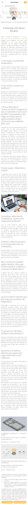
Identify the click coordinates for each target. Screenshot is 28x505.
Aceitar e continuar (7, 502)
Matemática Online (19, 38)
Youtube (10, 38)
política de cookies (21, 499)
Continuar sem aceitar (19, 502)
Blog (2, 6)
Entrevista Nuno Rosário (10, 6)
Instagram (24, 37)
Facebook (3, 38)
